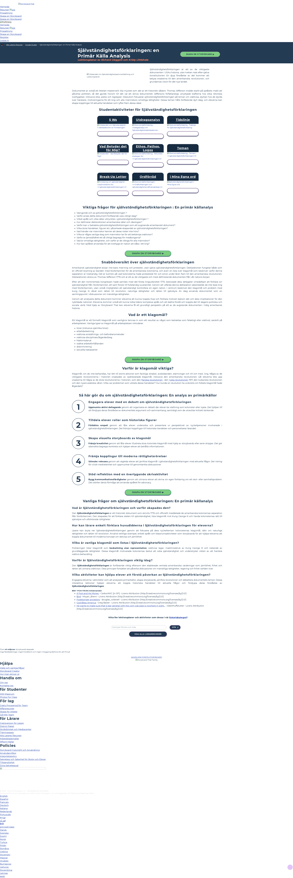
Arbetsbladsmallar (9, 738)
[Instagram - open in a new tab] (1, 780)
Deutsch (4, 805)
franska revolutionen (152, 380)
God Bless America (86, 602)
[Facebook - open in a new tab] (1, 777)
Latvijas (4, 873)
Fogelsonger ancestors (88, 599)
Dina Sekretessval (9, 765)
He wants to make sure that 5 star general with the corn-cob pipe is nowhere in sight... (121, 606)
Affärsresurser (7, 708)
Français (4, 802)
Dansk (3, 830)
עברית (2, 817)
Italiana (4, 808)
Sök (174, 627)
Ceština (4, 851)
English (4, 796)
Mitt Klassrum (7, 694)
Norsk (3, 839)
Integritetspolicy (8, 756)
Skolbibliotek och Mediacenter (15, 729)
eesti (2, 876)
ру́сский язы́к (7, 827)
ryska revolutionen (178, 380)
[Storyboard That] (26, 4)
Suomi (3, 836)
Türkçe (3, 842)
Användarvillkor (8, 753)
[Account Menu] (5, 22)
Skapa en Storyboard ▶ (200, 54)
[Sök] (12, 10)
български (5, 864)
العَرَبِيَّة (3, 821)
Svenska (4, 833)
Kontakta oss (6, 685)
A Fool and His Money (88, 593)
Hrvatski (4, 861)
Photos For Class (8, 697)
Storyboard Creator (10, 671)
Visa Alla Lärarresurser (147, 634)
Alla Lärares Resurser (14, 45)
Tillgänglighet (7, 762)
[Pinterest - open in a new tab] (1, 788)
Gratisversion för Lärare (12, 723)
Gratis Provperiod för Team (14, 705)
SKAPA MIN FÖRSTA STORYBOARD (146, 657)
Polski (3, 845)
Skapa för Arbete (8, 711)
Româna (4, 848)
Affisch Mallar (7, 742)
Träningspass (7, 732)
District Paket (7, 726)
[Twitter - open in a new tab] (1, 784)
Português (5, 814)
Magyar (4, 858)
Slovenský (5, 855)
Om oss (4, 682)
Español (4, 799)
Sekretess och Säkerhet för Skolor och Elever (23, 759)
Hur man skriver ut (9, 674)
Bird (79, 596)
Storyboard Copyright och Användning (20, 750)
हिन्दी (2, 824)
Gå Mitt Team (7, 715)
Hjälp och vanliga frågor (12, 668)
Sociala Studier (31, 45)
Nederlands (6, 811)
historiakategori (178, 617)
